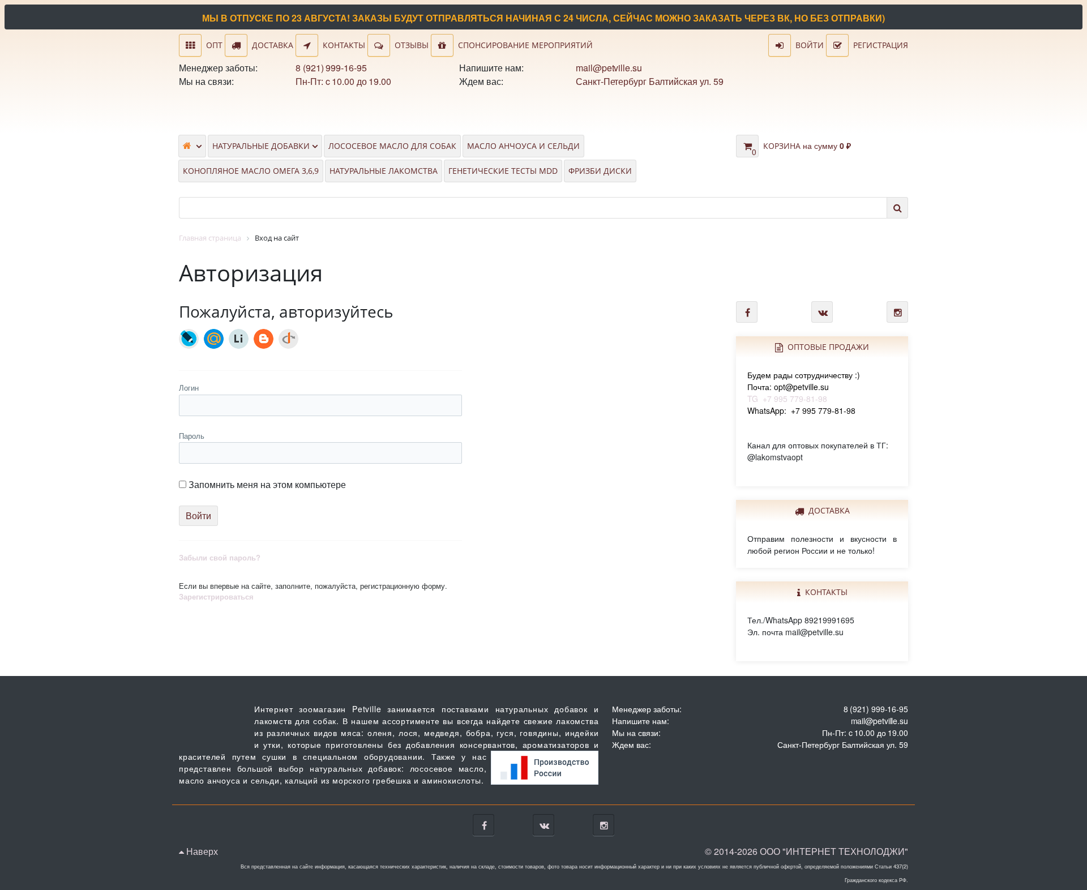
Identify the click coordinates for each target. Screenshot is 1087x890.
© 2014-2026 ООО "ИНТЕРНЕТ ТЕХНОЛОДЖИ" (806, 851)
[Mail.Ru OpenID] (214, 339)
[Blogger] (263, 339)
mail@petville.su (608, 67)
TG (803, 386)
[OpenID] (288, 339)
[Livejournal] (189, 339)
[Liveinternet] (239, 339)
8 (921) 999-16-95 (331, 67)
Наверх (201, 851)
